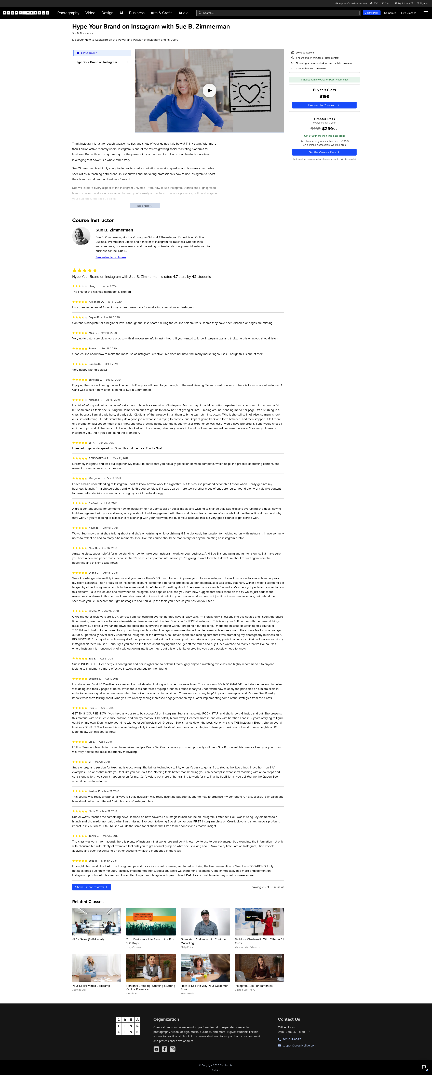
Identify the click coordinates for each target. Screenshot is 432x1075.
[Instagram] (173, 1049)
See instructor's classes (111, 257)
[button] (424, 1067)
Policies (216, 1070)
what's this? (342, 79)
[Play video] (209, 90)
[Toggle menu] (426, 13)
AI (121, 13)
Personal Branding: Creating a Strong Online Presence (150, 987)
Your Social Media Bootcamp (91, 986)
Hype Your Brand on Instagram (96, 62)
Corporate (390, 13)
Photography (68, 13)
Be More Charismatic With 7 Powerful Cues (259, 941)
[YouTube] (156, 1049)
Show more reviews (90, 887)
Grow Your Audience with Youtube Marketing (203, 941)
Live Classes (408, 13)
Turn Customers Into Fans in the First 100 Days (150, 941)
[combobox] (279, 13)
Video (90, 13)
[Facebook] (164, 1049)
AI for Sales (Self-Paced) (88, 939)
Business (137, 13)
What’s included (348, 159)
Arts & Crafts (161, 13)
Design (107, 13)
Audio (183, 13)
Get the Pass (372, 13)
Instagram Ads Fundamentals (254, 986)
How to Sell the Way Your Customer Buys (204, 987)
